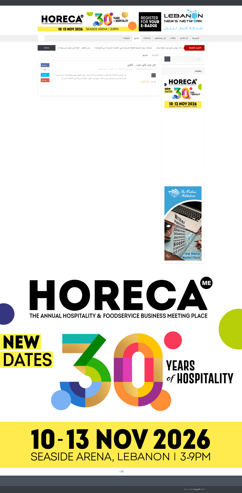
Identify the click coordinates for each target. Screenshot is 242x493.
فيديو (136, 38)
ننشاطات (147, 38)
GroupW (197, 489)
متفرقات (126, 38)
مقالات (173, 38)
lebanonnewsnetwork (144, 69)
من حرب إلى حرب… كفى (141, 64)
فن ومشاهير (160, 38)
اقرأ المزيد (144, 81)
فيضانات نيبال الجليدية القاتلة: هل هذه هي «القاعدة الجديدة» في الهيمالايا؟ (138, 47)
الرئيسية (195, 38)
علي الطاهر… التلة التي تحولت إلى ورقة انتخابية (87, 47)
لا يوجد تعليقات (102, 69)
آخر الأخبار (184, 38)
